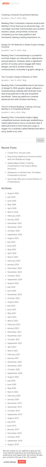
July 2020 (11, 380)
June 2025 (12, 245)
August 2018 (13, 444)
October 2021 (14, 339)
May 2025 (12, 249)
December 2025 (15, 223)
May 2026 (12, 204)
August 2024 (13, 283)
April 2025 (12, 253)
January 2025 (13, 264)
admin (6, 18)
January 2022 (13, 328)
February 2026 (14, 215)
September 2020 (15, 373)
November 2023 (15, 294)
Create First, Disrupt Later (19, 152)
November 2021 (15, 335)
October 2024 (14, 275)
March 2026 (13, 212)
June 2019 (12, 425)
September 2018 (15, 440)
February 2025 (14, 260)
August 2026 (13, 193)
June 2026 (12, 200)
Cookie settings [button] (10, 462)
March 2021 (13, 350)
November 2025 (15, 227)
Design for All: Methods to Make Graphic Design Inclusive (22, 45)
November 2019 (15, 407)
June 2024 (12, 290)
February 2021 (14, 354)
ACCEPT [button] (22, 462)
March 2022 (13, 320)
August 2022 (13, 302)
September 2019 (15, 414)
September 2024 (15, 279)
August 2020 (13, 377)
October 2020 (14, 369)
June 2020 (12, 384)
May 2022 (12, 313)
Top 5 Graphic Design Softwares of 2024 (19, 77)
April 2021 (12, 347)
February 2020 (14, 395)
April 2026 (12, 208)
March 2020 (13, 392)
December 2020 (15, 362)
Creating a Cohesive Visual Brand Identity (19, 14)
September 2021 (15, 343)
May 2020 (12, 388)
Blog (24, 18)
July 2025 (11, 242)
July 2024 (11, 287)
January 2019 (13, 429)
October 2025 (14, 230)
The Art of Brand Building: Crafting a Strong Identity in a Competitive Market (20, 107)
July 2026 (11, 197)
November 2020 (15, 365)
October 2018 (14, 437)
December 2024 (15, 268)
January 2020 (13, 399)
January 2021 (13, 358)
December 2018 (15, 433)
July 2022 (11, 305)
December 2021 (15, 332)
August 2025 (13, 238)
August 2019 (13, 418)
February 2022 (14, 324)
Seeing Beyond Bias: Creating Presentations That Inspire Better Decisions (22, 166)
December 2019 (15, 403)
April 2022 (12, 317)
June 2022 (12, 309)
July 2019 (11, 422)
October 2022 (14, 298)
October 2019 (14, 410)
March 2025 (13, 257)
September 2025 (15, 234)
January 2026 (13, 219)
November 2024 (15, 272)
